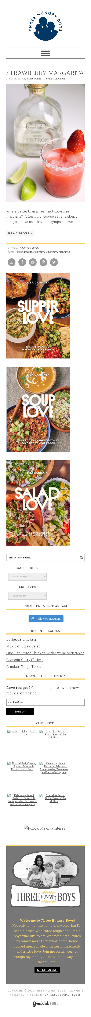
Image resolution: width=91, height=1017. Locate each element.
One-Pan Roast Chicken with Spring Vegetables (45, 653)
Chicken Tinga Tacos (23, 666)
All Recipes (25, 248)
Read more (47, 970)
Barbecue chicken (21, 639)
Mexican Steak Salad (23, 646)
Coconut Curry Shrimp (24, 659)
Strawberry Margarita (45, 73)
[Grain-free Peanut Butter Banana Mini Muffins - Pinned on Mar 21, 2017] (54, 736)
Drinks (35, 248)
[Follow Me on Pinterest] (45, 830)
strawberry (39, 252)
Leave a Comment (55, 78)
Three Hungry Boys (45, 25)
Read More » (20, 233)
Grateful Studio (57, 994)
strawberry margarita (58, 252)
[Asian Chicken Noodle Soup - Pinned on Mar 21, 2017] (22, 735)
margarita (26, 252)
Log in (76, 994)
